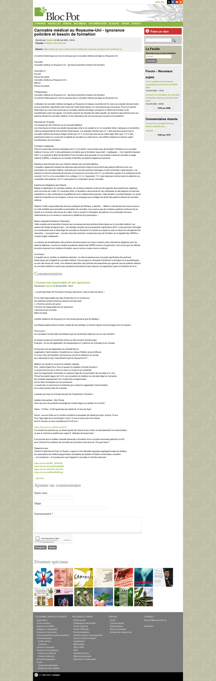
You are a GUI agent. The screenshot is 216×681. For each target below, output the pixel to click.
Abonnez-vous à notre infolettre (161, 53)
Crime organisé (80, 626)
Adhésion (149, 626)
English (159, 2)
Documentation (97, 23)
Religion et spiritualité (47, 629)
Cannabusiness (44, 638)
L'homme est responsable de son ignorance (62, 282)
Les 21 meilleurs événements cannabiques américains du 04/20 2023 (161, 84)
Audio (113, 620)
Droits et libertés (81, 629)
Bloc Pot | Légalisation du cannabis (57, 12)
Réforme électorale (82, 656)
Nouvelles (54, 23)
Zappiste (50, 40)
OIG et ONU (78, 647)
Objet (37, 503)
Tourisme (42, 644)
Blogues (114, 23)
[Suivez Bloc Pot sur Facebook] (173, 3)
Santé (39, 662)
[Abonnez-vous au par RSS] (181, 3)
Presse (67, 23)
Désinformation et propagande (87, 635)
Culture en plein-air (47, 653)
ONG (75, 650)
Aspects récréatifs (45, 626)
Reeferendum (116, 626)
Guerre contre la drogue (84, 638)
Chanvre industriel (45, 647)
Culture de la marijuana (48, 650)
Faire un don (159, 31)
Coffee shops (44, 641)
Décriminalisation (81, 632)
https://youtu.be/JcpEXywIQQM (49, 466)
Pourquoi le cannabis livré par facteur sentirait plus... (160, 125)
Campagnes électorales (84, 623)
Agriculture (42, 620)
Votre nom (40, 493)
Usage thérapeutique (48, 665)
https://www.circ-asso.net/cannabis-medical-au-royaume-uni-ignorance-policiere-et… (84, 49)
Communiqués (117, 623)
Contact (136, 23)
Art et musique (44, 623)
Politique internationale (55, 43)
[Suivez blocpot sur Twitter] (169, 3)
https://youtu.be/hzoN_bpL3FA (48, 469)
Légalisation (79, 641)
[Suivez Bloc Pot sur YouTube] (177, 3)
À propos (40, 23)
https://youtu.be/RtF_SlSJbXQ (48, 463)
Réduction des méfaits (48, 668)
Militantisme (79, 644)
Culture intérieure (46, 656)
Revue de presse (118, 629)
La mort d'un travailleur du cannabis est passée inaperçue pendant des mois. (163, 97)
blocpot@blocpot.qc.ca (155, 620)
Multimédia (80, 23)
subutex (149, 130)
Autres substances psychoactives (53, 635)
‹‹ (154, 108)
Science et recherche (47, 632)
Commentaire (43, 514)
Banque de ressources (121, 632)
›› (173, 108)
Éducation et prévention (84, 659)
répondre (40, 478)
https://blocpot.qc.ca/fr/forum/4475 (50, 427)
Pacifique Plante (81, 653)
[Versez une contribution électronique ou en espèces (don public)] (147, 32)
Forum (125, 23)
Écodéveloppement (46, 659)
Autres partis (79, 620)
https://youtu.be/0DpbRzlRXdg (48, 472)
